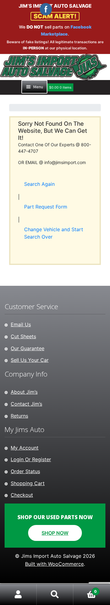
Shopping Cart (28, 483)
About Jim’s (24, 392)
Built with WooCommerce (54, 564)
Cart (85, 589)
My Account (24, 448)
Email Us (21, 324)
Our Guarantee (27, 348)
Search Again (39, 184)
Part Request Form (45, 207)
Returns (19, 416)
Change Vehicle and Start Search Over (53, 233)
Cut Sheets (23, 336)
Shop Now (55, 533)
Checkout (22, 495)
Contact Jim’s (26, 404)
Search (55, 594)
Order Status (25, 471)
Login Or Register (31, 459)
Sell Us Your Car (30, 360)
